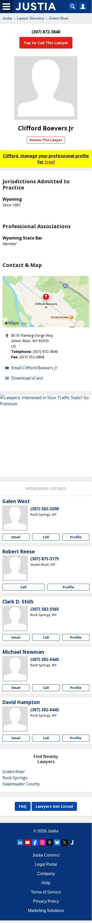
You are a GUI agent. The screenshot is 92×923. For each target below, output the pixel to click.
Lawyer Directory (30, 18)
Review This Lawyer (46, 140)
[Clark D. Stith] (15, 618)
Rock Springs (15, 778)
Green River (59, 18)
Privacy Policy (46, 901)
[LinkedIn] (20, 842)
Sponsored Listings (46, 488)
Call (46, 537)
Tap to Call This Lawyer (45, 42)
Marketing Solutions (46, 910)
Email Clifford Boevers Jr (34, 368)
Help (46, 883)
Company (46, 873)
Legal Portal (46, 864)
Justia (7, 18)
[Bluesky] (57, 842)
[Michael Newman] (15, 669)
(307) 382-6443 (44, 659)
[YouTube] (27, 842)
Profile (75, 537)
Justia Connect (45, 855)
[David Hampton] (15, 719)
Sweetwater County (21, 784)
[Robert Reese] (15, 568)
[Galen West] (15, 518)
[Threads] (50, 842)
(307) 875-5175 (44, 559)
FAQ (23, 806)
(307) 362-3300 (44, 509)
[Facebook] (35, 842)
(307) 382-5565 (44, 609)
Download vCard (27, 378)
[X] (64, 842)
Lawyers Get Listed (54, 806)
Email (15, 537)
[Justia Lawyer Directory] (72, 842)
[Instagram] (42, 842)
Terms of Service (46, 892)
